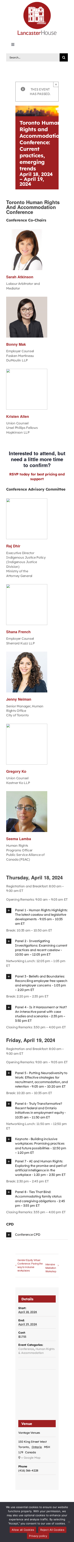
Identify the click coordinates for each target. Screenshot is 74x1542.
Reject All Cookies (52, 1529)
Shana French (18, 631)
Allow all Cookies (23, 1529)
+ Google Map (30, 1457)
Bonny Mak (16, 344)
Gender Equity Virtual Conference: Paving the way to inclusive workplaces (30, 1265)
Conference (26, 1349)
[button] (37, 917)
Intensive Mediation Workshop (50, 1267)
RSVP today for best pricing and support (37, 476)
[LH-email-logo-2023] (37, 2)
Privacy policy (38, 1536)
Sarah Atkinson (19, 277)
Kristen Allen (17, 416)
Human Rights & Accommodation (36, 1351)
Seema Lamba (18, 838)
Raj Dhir (13, 546)
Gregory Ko (16, 771)
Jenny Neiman (18, 699)
